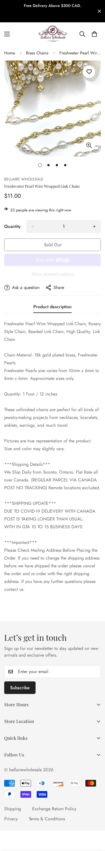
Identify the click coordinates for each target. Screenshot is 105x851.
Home (9, 53)
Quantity (12, 226)
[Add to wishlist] (89, 72)
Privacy (11, 819)
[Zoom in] (89, 145)
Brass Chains (37, 53)
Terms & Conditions (47, 819)
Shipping (12, 809)
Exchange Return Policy (54, 809)
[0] (94, 34)
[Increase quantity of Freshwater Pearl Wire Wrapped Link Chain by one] (94, 226)
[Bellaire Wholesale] (52, 34)
